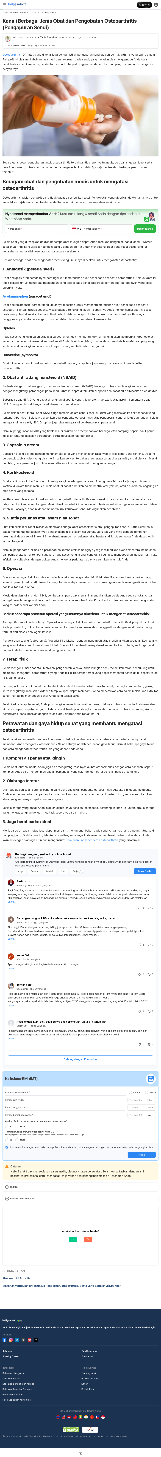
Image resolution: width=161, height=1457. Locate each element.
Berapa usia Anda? (14, 1100)
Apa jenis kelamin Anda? (17, 1092)
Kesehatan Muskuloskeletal (15, 12)
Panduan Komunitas (13, 1394)
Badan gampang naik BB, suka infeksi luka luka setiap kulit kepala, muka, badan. (66, 918)
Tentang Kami (88, 1373)
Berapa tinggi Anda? (15, 1107)
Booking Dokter (11, 1356)
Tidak (22, 1126)
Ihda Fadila (20, 45)
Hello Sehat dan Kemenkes (17, 1399)
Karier (84, 1383)
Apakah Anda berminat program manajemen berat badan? (36, 1121)
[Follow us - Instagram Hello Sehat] (11, 1340)
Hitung (142, 1155)
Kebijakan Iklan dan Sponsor (17, 1389)
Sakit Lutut (23, 881)
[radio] (130, 1092)
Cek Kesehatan (89, 1351)
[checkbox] (7, 1147)
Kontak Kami (87, 1389)
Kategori (7, 1351)
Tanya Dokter (145, 871)
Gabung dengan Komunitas (80, 1059)
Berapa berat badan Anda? (19, 1115)
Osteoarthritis (12, 54)
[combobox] (150, 1107)
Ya (11, 1126)
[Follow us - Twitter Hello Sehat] (23, 1340)
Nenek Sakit (24, 955)
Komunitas (87, 1356)
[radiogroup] (142, 1092)
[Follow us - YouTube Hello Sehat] (29, 1340)
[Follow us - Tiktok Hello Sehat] (36, 1340)
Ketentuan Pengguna (14, 1373)
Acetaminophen (15, 296)
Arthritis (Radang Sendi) (45, 12)
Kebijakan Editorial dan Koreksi (18, 1383)
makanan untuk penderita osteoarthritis (92, 840)
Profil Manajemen (90, 1378)
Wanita (152, 1092)
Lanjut (11, 901)
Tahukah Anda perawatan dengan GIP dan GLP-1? (31, 1131)
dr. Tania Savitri (45, 37)
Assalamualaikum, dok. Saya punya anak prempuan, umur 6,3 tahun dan (61, 1021)
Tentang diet (25, 984)
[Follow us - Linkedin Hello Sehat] (17, 1340)
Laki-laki (137, 1092)
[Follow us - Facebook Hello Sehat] (4, 1340)
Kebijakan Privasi (11, 1378)
